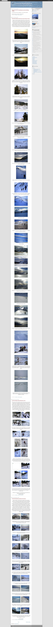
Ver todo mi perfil (33, 27)
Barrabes (34, 56)
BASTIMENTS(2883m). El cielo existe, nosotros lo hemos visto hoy (21, 18)
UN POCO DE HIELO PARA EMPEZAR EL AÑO (18, 400)
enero (34, 68)
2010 (33, 67)
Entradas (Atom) (17, 623)
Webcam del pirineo (35, 63)
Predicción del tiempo (35, 60)
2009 (33, 73)
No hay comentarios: (21, 619)
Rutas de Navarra (35, 61)
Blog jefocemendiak (35, 57)
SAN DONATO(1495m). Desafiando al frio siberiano (19, 498)
